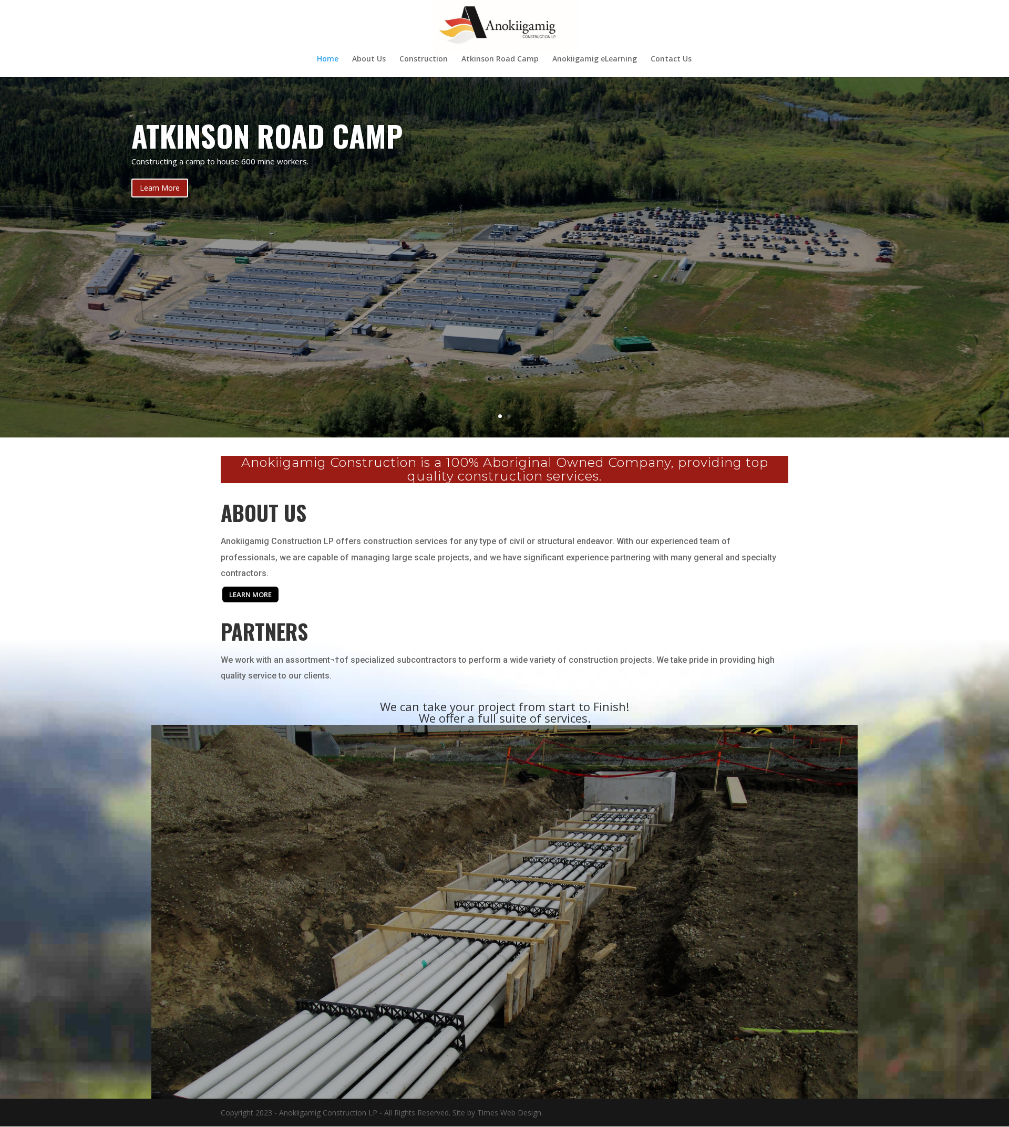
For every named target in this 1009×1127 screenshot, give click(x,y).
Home (327, 59)
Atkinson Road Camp (500, 59)
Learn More (160, 188)
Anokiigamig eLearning (594, 59)
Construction (423, 59)
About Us (369, 59)
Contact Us (671, 59)
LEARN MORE (250, 594)
